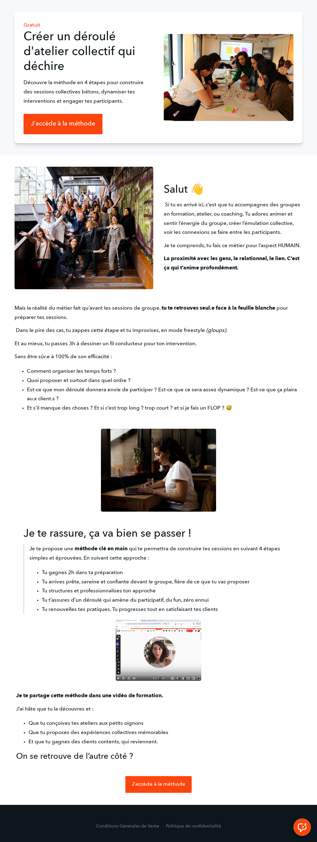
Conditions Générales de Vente (127, 826)
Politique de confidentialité (193, 826)
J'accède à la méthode (63, 124)
